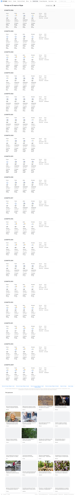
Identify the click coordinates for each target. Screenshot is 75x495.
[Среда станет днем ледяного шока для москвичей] (29, 435)
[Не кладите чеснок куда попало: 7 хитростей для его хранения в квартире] (62, 468)
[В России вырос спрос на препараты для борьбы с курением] (62, 435)
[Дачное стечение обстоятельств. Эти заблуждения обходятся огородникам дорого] (13, 484)
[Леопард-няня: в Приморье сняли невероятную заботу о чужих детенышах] (45, 435)
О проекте (36, 494)
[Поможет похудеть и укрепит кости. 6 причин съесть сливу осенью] (62, 419)
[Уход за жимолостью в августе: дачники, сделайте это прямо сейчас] (13, 452)
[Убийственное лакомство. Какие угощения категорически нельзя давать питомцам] (29, 403)
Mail (1, 494)
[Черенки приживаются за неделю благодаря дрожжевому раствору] (62, 484)
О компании (5, 494)
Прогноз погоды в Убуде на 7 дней (37, 386)
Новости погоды (63, 386)
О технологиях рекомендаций (53, 494)
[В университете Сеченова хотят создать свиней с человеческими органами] (62, 452)
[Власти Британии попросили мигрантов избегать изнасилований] (45, 419)
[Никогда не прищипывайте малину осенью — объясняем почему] (45, 452)
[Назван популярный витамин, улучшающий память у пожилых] (45, 468)
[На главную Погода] (4, 1)
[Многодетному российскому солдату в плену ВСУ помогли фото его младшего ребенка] (13, 403)
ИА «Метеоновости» (71, 494)
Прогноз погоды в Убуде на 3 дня (8, 386)
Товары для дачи (37, 387)
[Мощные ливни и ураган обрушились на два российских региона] (13, 468)
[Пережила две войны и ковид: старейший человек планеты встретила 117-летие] (13, 419)
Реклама (8, 494)
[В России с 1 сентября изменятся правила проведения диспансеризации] (29, 419)
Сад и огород (70, 386)
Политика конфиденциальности (43, 494)
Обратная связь (60, 494)
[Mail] (1, 1)
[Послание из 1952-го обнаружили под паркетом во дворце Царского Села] (45, 403)
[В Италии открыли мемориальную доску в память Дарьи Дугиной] (29, 468)
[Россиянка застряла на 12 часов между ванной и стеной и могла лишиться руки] (29, 484)
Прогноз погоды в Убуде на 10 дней (52, 386)
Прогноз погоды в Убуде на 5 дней (22, 386)
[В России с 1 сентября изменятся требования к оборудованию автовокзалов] (45, 484)
